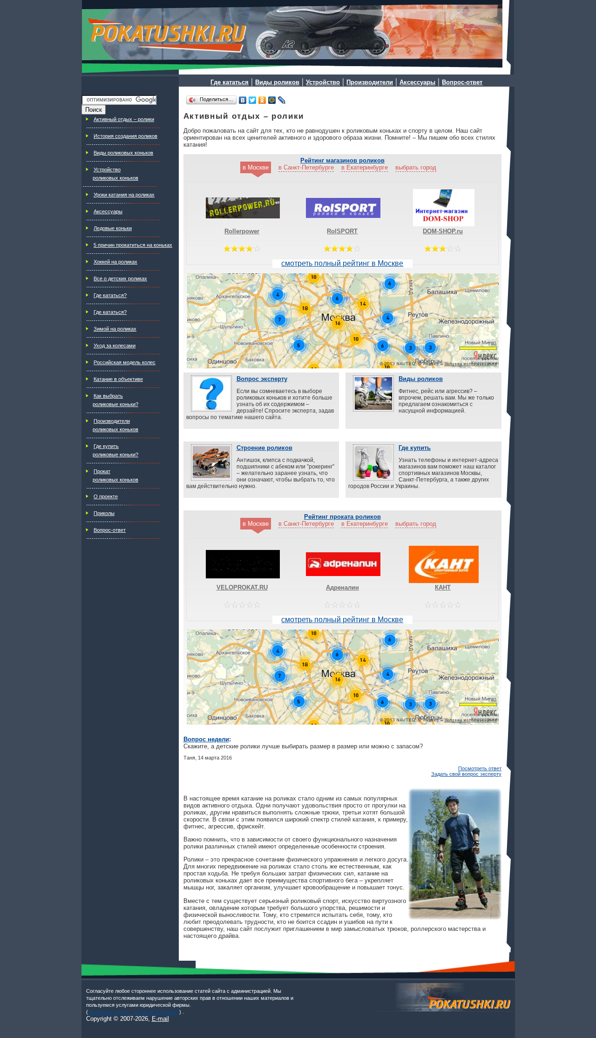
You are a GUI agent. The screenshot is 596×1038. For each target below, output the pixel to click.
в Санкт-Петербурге (306, 167)
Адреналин (342, 587)
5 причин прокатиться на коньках (133, 245)
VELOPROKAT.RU (242, 587)
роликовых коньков (115, 178)
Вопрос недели (206, 739)
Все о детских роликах (120, 278)
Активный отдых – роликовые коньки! (133, 1012)
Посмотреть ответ (479, 768)
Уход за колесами (114, 345)
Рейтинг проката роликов (342, 516)
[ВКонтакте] (243, 100)
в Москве (256, 167)
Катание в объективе (118, 379)
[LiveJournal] (282, 100)
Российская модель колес (125, 362)
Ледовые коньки (113, 228)
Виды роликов (421, 378)
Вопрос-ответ (110, 530)
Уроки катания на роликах (124, 194)
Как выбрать (108, 396)
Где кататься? (110, 295)
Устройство (107, 169)
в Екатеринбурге (364, 167)
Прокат (102, 471)
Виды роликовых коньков (123, 153)
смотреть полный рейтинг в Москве (342, 263)
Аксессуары (108, 211)
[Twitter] (252, 100)
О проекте (106, 496)
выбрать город (415, 167)
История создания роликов (125, 136)
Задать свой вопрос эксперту (466, 774)
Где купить (106, 446)
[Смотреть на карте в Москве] (342, 321)
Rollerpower (241, 231)
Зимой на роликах (115, 329)
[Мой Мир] (272, 100)
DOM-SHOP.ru (443, 231)
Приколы (104, 513)
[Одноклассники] (262, 100)
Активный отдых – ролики (124, 119)
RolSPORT (342, 231)
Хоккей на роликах (115, 262)
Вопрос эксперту (262, 378)
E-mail (160, 1018)
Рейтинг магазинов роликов (342, 160)
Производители (112, 421)
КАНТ (443, 587)
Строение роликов (264, 447)
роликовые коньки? (115, 404)
